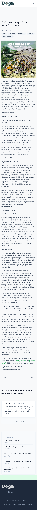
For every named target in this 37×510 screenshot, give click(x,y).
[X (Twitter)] (9, 492)
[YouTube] (12, 492)
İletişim (15, 504)
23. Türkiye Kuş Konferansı (11, 440)
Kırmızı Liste (30, 33)
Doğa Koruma (12, 33)
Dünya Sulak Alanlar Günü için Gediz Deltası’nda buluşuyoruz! (17, 468)
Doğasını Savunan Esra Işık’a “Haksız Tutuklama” (17, 461)
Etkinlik (4, 33)
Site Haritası (7, 504)
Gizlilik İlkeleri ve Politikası (25, 504)
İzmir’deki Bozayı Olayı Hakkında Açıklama (15, 447)
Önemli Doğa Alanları (8, 36)
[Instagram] (2, 492)
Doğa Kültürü (21, 33)
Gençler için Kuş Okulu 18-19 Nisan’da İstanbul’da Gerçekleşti (17, 454)
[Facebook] (6, 492)
